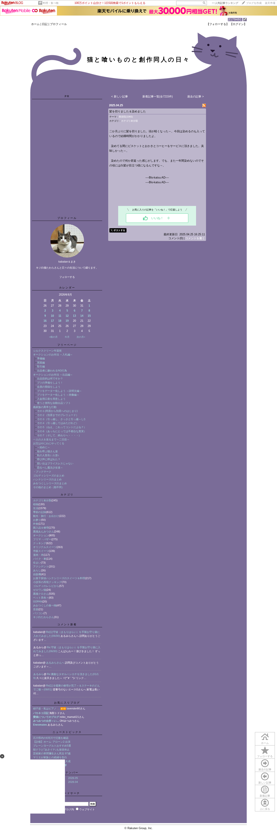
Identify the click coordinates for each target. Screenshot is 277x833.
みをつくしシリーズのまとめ (50, 483)
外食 (35, 523)
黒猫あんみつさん (43, 531)
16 (45, 320)
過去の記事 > (195, 96)
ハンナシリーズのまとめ (47, 479)
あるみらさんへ (55, 662)
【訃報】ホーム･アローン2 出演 (51, 741)
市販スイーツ (41, 551)
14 (81, 315)
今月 (67, 337)
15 (89, 315)
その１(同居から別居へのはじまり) (57, 411)
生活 (35, 508)
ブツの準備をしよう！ (50, 382)
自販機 (37, 574)
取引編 (41, 366)
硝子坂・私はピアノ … (46, 708)
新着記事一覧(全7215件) (157, 96)
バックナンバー (67, 772)
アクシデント (41, 566)
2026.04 (73, 782)
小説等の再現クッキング (47, 582)
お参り (37, 519)
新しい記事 (264, 782)
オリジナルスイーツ (44, 547)
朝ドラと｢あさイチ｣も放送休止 (51, 749)
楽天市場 (270, 3)
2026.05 (73, 778)
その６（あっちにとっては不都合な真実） (61, 431)
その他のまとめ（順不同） (48, 487)
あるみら (38, 674)
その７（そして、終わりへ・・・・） (59, 435)
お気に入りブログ (67, 702)
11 (59, 315)
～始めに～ (43, 447)
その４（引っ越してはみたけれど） (58, 423)
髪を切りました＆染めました (127, 111)
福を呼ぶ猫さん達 (47, 451)
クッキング (39, 543)
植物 (35, 504)
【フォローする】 (217, 24)
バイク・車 (39, 558)
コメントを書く (195, 238)
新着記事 (265, 795)
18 (59, 320)
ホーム (35, 24)
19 (67, 320)
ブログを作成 (254, 3)
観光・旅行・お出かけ (46, 516)
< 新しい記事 (119, 96)
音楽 (35, 609)
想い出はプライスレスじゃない (55, 463)
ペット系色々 (41, 597)
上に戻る (265, 809)
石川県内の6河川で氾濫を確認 (50, 737)
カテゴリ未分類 (42, 500)
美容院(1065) (126, 116)
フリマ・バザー (42, 539)
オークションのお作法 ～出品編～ (53, 374)
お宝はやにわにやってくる (48, 443)
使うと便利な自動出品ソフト (54, 403)
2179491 (235, 19)
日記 (45, 24)
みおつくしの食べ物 (44, 605)
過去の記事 (264, 769)
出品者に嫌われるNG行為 (52, 370)
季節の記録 (39, 512)
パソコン (38, 613)
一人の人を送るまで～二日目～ (51, 439)
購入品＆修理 (41, 527)
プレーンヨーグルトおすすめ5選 (52, 745)
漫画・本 (38, 554)
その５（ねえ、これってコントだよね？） (61, 427)
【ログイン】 (238, 24)
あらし (37, 570)
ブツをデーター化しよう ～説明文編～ (59, 390)
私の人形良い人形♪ (48, 455)
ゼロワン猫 (39, 589)
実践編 (41, 362)
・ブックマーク (42, 471)
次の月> (81, 337)
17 (52, 320)
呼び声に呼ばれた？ (48, 459)
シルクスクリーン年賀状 (47, 350)
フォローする (265, 756)
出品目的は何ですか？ (50, 378)
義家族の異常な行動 (44, 407)
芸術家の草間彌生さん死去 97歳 (52, 753)
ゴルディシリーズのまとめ (48, 475)
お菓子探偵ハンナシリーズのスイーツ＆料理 (59, 578)
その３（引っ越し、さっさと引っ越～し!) (61, 419)
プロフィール (58, 24)
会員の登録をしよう (48, 386)
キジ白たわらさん (43, 617)
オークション (41, 535)
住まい (37, 562)
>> (225, 3)
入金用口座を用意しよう (51, 398)
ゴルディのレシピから (46, 586)
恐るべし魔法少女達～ (50, 467)
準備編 (41, 358)
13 (74, 315)
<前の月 (53, 337)
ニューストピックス (67, 732)
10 (52, 315)
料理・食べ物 (50, 3)
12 (67, 315)
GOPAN (37, 601)
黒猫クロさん (41, 593)
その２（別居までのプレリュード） (58, 415)
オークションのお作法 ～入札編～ (53, 354)
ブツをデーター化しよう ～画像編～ (58, 394)
